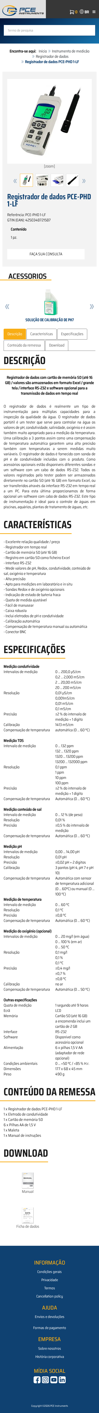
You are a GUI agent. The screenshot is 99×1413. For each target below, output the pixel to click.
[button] (15, 181)
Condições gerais (49, 1272)
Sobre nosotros (49, 1348)
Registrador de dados (52, 56)
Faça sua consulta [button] (46, 254)
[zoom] (49, 166)
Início (43, 51)
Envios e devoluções (49, 1317)
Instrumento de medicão (70, 51)
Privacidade (49, 1280)
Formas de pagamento (49, 1328)
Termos (49, 1288)
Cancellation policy (49, 1296)
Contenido (18, 229)
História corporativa (49, 1357)
